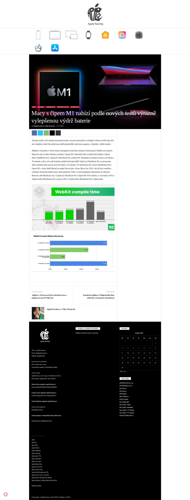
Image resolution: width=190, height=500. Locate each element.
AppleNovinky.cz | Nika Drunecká (44, 126)
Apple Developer (36, 453)
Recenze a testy (63, 107)
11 (133, 353)
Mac (34, 107)
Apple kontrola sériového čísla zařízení (42, 477)
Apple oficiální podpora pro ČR (40, 472)
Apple (33, 439)
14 (149, 353)
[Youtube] (65, 426)
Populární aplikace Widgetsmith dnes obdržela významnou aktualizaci (98, 296)
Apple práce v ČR (36, 456)
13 (144, 353)
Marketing (75, 107)
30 (122, 367)
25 (133, 362)
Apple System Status (37, 469)
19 (138, 358)
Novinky (41, 107)
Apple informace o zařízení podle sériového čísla (44, 480)
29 (155, 362)
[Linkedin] (44, 426)
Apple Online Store (37, 464)
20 (144, 358)
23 (122, 362)
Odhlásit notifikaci (36, 485)
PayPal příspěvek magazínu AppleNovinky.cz (44, 401)
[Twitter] (40, 133)
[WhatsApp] (46, 133)
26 (138, 362)
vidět (46, 140)
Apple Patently (35, 448)
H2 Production (43, 361)
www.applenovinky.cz (40, 350)
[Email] (52, 133)
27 (144, 362)
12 (138, 353)
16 (122, 358)
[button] (157, 41)
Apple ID (34, 442)
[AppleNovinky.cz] (95, 14)
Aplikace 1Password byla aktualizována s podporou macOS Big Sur (49, 296)
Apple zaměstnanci (36, 458)
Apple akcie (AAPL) (37, 467)
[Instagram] (48, 313)
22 (155, 358)
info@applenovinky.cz (41, 353)
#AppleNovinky (41, 356)
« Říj (121, 371)
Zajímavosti (50, 107)
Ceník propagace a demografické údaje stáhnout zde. (46, 415)
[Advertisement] (139, 167)
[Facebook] (34, 133)
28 (149, 362)
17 (128, 358)
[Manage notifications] (6, 494)
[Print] (58, 133)
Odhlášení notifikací (81, 333)
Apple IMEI (35, 445)
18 (133, 358)
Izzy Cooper (43, 364)
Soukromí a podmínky (92, 333)
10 (128, 353)
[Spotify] (55, 426)
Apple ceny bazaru (36, 461)
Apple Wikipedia (36, 450)
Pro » (124, 371)
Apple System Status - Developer (40, 475)
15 (155, 353)
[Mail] (49, 426)
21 (149, 358)
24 (128, 362)
